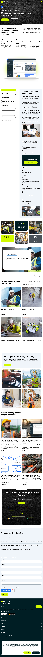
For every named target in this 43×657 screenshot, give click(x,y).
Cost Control (5, 105)
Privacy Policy (13, 609)
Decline (36, 652)
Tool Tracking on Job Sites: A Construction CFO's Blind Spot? (31, 476)
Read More (3, 314)
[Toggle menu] (41, 1)
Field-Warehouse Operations (8, 101)
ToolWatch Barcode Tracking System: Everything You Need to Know (10, 442)
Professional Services (6, 120)
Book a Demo (31, 162)
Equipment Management (7, 93)
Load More (21, 348)
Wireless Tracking (5, 97)
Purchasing (4, 113)
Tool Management (6, 89)
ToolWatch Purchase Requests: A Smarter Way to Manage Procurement (31, 442)
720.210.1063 (3, 638)
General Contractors (28, 309)
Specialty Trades (26, 339)
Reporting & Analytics (6, 109)
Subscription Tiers (6, 116)
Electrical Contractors (7, 309)
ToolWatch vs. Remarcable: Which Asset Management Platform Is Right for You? (10, 477)
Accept (27, 652)
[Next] (39, 275)
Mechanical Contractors (8, 339)
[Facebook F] (1, 654)
